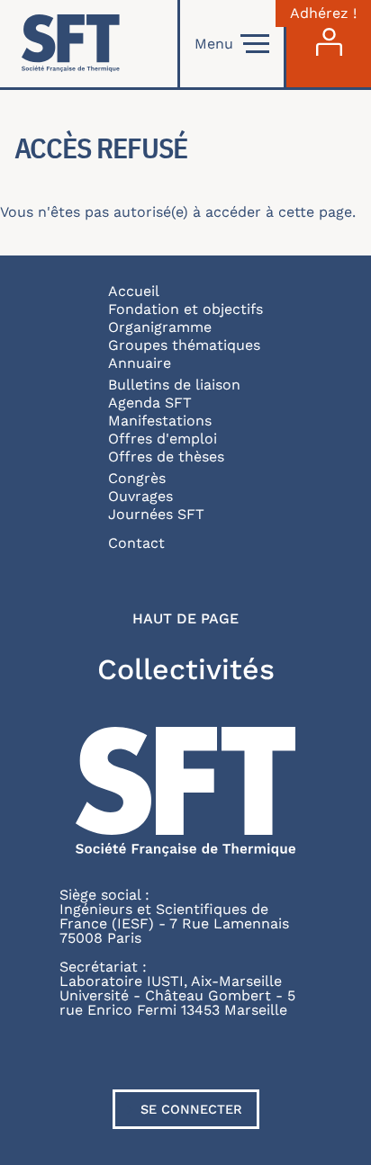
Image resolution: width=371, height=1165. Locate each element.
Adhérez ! (323, 13)
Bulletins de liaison (174, 384)
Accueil (133, 291)
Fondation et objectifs (185, 309)
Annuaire (139, 363)
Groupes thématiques (184, 345)
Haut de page (185, 619)
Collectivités (186, 669)
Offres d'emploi (162, 438)
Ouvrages (140, 496)
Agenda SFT (150, 402)
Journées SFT (156, 514)
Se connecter (191, 1109)
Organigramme (160, 327)
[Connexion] (328, 43)
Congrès (137, 478)
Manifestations (160, 420)
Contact (136, 542)
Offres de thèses (166, 456)
